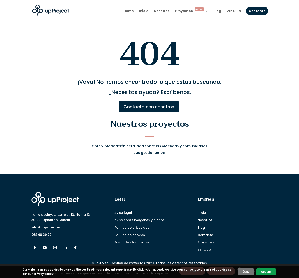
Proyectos (189, 11)
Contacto (257, 11)
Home (128, 11)
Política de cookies (129, 235)
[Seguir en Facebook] (34, 247)
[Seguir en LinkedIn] (65, 247)
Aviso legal (123, 212)
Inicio (143, 11)
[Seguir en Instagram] (54, 247)
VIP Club (234, 11)
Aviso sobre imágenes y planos (139, 220)
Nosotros (162, 11)
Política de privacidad (132, 227)
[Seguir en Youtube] (44, 247)
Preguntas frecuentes (131, 242)
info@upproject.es (46, 227)
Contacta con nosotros (148, 107)
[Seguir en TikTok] (75, 247)
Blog (217, 11)
